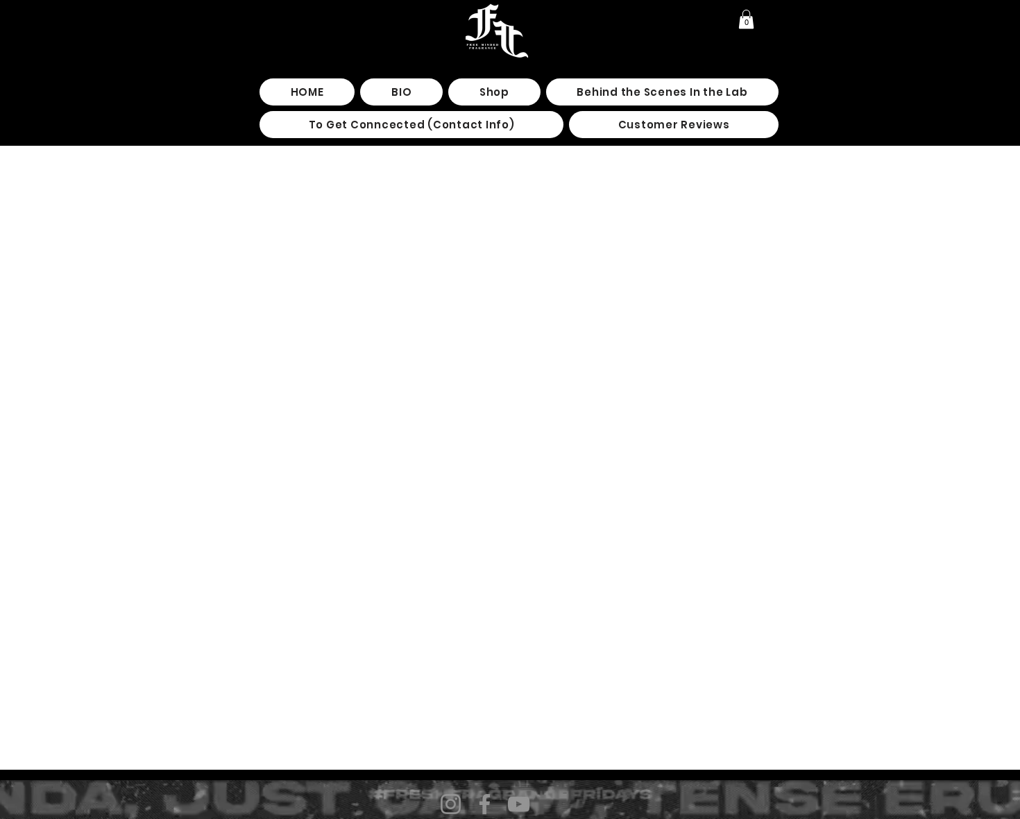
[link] (746, 19)
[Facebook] (484, 804)
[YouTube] (518, 804)
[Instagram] (450, 804)
